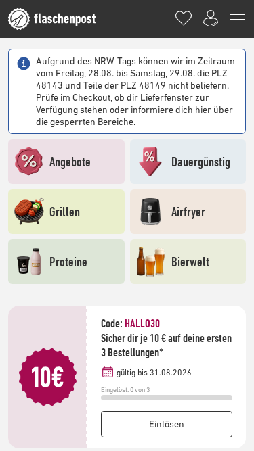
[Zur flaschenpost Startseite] (59, 19)
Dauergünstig (200, 161)
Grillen (64, 211)
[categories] (238, 19)
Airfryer (188, 211)
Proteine (68, 261)
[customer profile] (211, 19)
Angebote (70, 161)
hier (203, 109)
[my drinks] (183, 19)
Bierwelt (190, 261)
